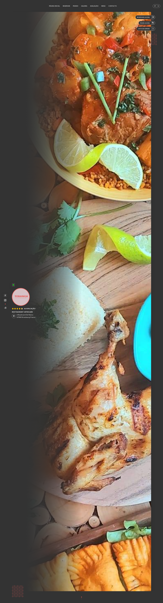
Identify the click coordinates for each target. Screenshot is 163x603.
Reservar (66, 6)
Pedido (75, 6)
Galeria (84, 6)
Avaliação (94, 6)
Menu (103, 6)
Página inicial (54, 6)
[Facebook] (5, 295)
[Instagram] (5, 300)
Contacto (112, 6)
